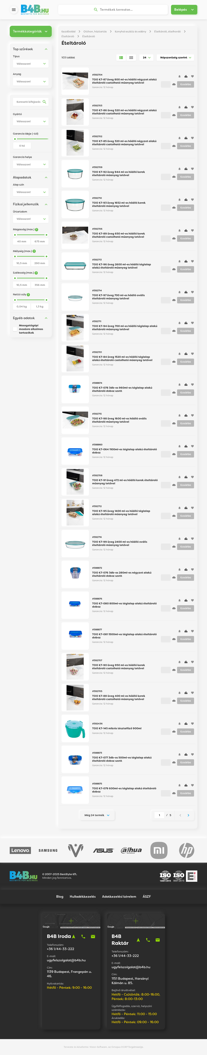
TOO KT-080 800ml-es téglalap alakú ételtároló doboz (124, 605)
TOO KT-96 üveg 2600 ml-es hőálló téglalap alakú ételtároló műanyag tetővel (121, 266)
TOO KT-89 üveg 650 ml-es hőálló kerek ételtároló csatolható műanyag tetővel (118, 235)
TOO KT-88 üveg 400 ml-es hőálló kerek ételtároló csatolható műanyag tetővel (118, 697)
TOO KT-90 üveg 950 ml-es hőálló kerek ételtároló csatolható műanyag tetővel (118, 666)
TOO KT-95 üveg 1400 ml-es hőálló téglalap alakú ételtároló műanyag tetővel (121, 512)
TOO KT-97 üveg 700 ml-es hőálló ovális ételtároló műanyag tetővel (118, 297)
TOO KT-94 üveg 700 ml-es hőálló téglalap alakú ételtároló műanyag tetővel (124, 327)
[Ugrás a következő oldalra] (188, 815)
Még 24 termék (94, 815)
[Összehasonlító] (186, 76)
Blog (59, 896)
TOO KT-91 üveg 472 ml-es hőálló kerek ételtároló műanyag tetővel (125, 481)
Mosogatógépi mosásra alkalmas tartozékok (31, 329)
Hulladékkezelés (83, 896)
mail (93, 936)
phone (83, 936)
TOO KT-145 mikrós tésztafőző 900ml (117, 728)
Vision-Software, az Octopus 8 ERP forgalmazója (116, 1047)
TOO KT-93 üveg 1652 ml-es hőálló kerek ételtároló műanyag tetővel (119, 204)
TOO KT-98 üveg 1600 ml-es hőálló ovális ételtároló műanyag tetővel (119, 420)
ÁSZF (147, 896)
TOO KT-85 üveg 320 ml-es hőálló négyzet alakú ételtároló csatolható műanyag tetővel (124, 142)
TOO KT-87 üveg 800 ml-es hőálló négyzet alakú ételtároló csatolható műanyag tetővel (124, 81)
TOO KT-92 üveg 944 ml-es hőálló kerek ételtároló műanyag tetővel (118, 173)
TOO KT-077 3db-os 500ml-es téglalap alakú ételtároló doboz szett (122, 759)
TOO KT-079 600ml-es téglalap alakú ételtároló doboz (124, 790)
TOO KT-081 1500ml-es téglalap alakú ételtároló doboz (124, 636)
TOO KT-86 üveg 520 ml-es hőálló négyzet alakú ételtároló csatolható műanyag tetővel (124, 112)
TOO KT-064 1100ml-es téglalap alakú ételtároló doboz (124, 451)
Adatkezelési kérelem (119, 896)
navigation (73, 936)
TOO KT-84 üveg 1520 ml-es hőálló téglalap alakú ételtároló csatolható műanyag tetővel (122, 358)
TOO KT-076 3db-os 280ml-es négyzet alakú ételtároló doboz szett (121, 574)
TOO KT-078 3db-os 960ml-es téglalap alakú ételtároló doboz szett (122, 389)
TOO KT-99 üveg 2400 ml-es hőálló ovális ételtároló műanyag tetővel (119, 543)
